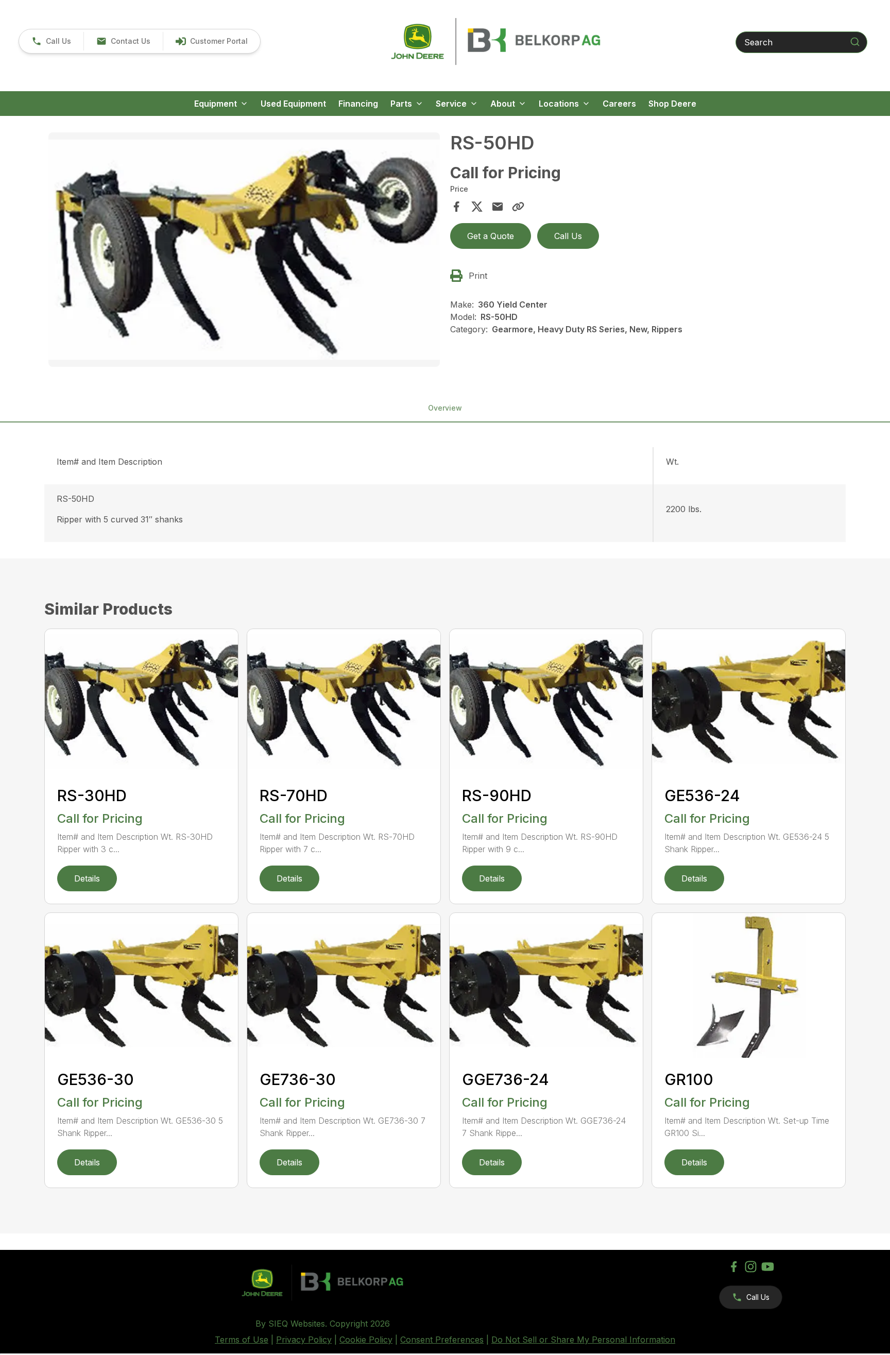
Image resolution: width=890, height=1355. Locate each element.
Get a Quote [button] (490, 236)
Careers (619, 103)
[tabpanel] (244, 251)
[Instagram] (750, 1266)
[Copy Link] (518, 206)
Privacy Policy (304, 1339)
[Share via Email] (497, 206)
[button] (51, 41)
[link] (211, 41)
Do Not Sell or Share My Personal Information (583, 1339)
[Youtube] (767, 1266)
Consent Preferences (442, 1339)
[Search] (855, 42)
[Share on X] (477, 206)
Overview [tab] (445, 407)
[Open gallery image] (244, 249)
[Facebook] (733, 1266)
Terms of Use (241, 1339)
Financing (358, 103)
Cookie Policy (365, 1339)
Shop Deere (672, 103)
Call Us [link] (568, 236)
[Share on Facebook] (456, 206)
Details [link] (87, 878)
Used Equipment (293, 103)
